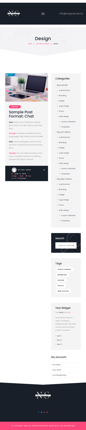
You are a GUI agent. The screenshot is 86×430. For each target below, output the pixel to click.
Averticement (64, 90)
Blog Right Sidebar (42, 44)
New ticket (57, 370)
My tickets (57, 364)
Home (30, 44)
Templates (65, 127)
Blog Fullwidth (62, 85)
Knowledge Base (59, 375)
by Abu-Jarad (24, 170)
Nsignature (69, 426)
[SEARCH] (73, 245)
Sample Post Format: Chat (21, 114)
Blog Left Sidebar (64, 132)
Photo (61, 111)
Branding (62, 95)
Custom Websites (68, 121)
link (69, 312)
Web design (64, 116)
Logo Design (64, 106)
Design (15, 107)
